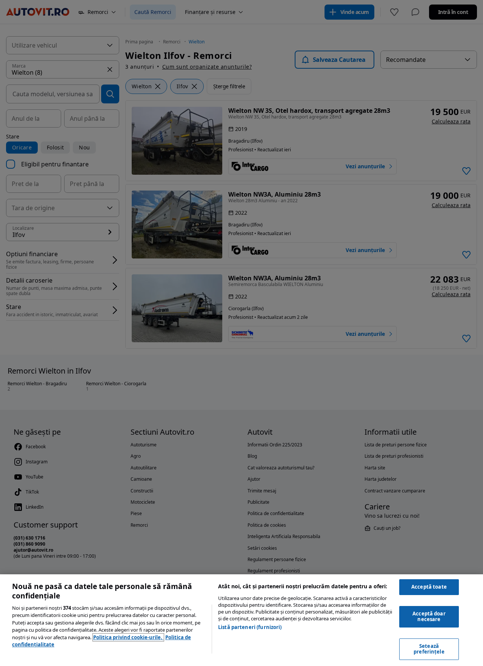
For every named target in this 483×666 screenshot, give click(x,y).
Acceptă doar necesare (429, 616)
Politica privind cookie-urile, (128, 637)
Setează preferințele (429, 649)
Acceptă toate (429, 586)
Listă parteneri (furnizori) (250, 627)
